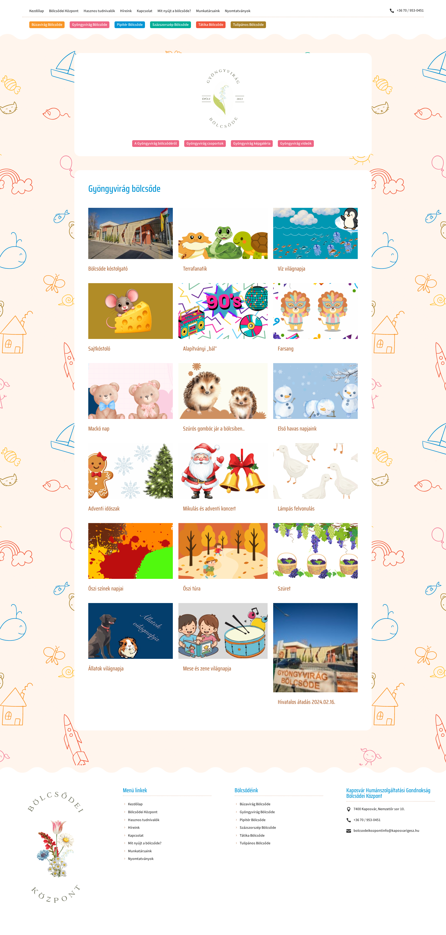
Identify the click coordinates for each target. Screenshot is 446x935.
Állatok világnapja (106, 668)
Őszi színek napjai (105, 588)
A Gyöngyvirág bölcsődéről (155, 143)
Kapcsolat (144, 11)
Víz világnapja (291, 268)
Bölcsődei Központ (64, 11)
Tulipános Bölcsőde (248, 24)
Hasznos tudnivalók (99, 11)
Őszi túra (191, 588)
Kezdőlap (36, 11)
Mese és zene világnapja (207, 668)
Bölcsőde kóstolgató (108, 268)
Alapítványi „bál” (200, 348)
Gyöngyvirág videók (296, 143)
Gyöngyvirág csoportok (205, 143)
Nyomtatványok (237, 11)
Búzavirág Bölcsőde (47, 24)
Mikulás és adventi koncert (209, 508)
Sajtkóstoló (99, 348)
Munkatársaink (208, 11)
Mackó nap (98, 428)
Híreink (126, 11)
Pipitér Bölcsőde (130, 24)
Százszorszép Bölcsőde (170, 24)
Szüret (284, 588)
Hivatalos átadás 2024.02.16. (306, 702)
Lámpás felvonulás (296, 508)
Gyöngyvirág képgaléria (251, 143)
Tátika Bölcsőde (210, 24)
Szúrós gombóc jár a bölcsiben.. (214, 428)
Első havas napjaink (297, 428)
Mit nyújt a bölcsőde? (174, 11)
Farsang (286, 348)
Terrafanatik (195, 268)
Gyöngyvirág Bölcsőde (89, 24)
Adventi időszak (104, 508)
